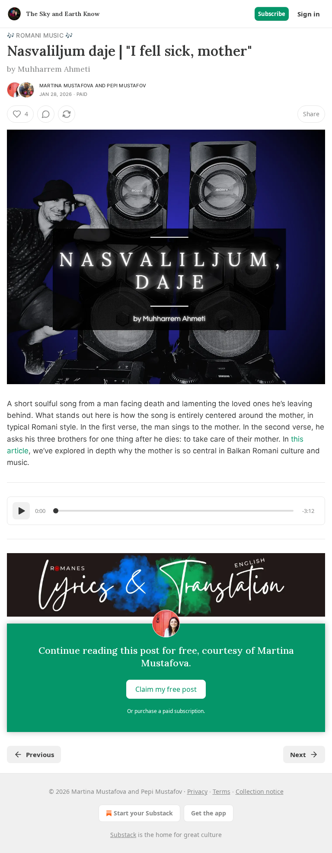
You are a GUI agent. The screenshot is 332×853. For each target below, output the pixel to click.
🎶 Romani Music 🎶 (40, 35)
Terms (221, 791)
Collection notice (260, 791)
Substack (123, 835)
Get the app (208, 813)
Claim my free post (166, 689)
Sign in (308, 14)
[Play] (21, 510)
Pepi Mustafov (126, 86)
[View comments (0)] (45, 114)
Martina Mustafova (66, 86)
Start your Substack (143, 813)
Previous (40, 754)
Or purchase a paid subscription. (166, 711)
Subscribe (271, 14)
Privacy (197, 791)
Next (298, 754)
